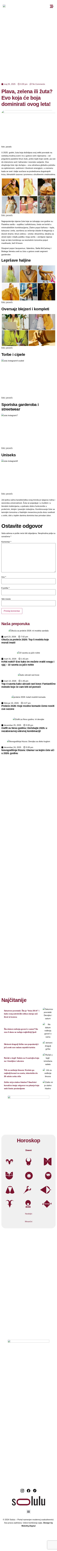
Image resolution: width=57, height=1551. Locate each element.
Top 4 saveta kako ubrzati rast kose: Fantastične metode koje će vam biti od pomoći (28, 685)
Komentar (6, 542)
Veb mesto (6, 599)
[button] (28, 1511)
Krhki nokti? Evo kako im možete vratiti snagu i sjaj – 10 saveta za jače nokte (27, 663)
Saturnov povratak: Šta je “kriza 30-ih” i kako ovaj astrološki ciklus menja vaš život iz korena (21, 1014)
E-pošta (5, 588)
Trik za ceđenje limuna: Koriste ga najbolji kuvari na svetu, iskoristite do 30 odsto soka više (21, 1073)
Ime (3, 577)
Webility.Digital (28, 1526)
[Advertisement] (28, 44)
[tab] (28, 1150)
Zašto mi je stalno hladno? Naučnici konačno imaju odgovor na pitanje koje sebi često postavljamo (21, 1085)
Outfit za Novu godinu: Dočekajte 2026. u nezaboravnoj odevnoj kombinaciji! (24, 730)
